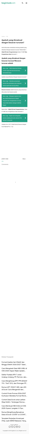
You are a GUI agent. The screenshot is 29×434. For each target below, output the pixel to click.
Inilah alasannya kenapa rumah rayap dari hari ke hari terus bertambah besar (12, 70)
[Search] (23, 3)
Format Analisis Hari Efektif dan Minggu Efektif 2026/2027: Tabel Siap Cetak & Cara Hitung (13, 364)
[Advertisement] (14, 19)
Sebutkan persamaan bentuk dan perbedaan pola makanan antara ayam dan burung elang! (12, 83)
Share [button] (24, 159)
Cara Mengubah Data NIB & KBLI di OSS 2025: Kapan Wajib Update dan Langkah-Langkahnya (14, 370)
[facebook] (10, 427)
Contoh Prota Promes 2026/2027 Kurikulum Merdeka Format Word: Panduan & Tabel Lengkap (14, 395)
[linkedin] (19, 427)
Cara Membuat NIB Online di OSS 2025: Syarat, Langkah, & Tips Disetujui (14, 408)
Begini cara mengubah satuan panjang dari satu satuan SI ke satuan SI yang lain (12, 118)
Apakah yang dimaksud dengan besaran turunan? (13, 41)
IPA (2, 161)
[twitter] (12, 427)
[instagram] (17, 427)
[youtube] (14, 427)
